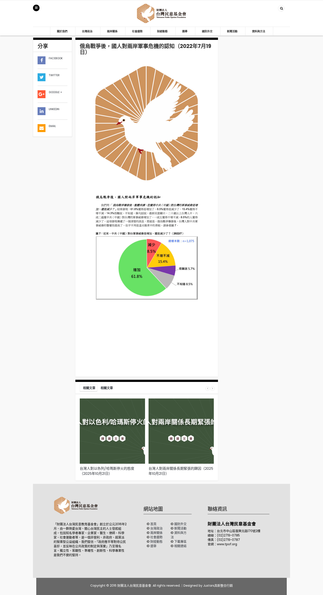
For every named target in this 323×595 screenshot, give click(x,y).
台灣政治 (87, 31)
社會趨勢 (137, 31)
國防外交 (207, 31)
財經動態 (162, 31)
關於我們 (62, 31)
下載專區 (180, 541)
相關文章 (89, 388)
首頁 (153, 524)
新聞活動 (232, 31)
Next (212, 388)
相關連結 (180, 546)
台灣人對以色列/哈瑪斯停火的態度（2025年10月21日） (107, 471)
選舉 (184, 31)
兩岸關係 (112, 31)
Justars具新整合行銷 (218, 585)
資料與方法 (258, 31)
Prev (207, 388)
